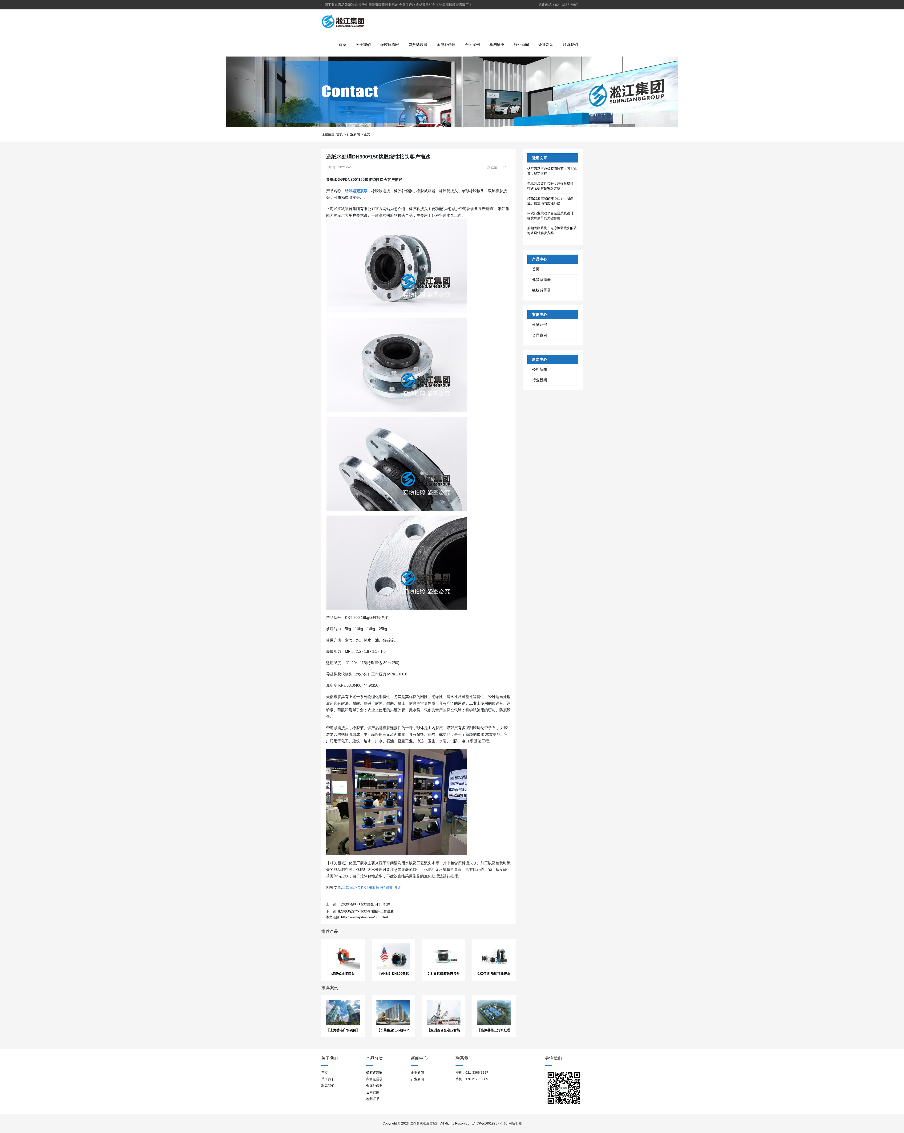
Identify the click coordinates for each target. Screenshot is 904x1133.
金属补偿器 (446, 45)
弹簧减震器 (417, 45)
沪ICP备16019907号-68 (490, 1123)
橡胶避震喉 (389, 45)
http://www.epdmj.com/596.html (364, 917)
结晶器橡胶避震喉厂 (424, 1123)
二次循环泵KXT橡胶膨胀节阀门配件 (372, 887)
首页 (342, 45)
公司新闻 (539, 369)
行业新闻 (521, 45)
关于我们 (363, 45)
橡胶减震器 (541, 290)
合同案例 (472, 45)
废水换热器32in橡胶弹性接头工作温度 (366, 911)
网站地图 (515, 1123)
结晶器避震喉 (356, 191)
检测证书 (496, 45)
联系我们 (570, 45)
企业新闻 (545, 45)
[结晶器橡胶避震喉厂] (342, 21)
